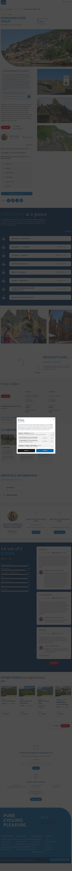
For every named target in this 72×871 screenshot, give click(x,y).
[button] (50, 435)
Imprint (19, 421)
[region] (36, 439)
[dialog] (36, 435)
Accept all (45, 450)
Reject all (26, 450)
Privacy (23, 421)
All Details (45, 438)
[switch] (51, 435)
